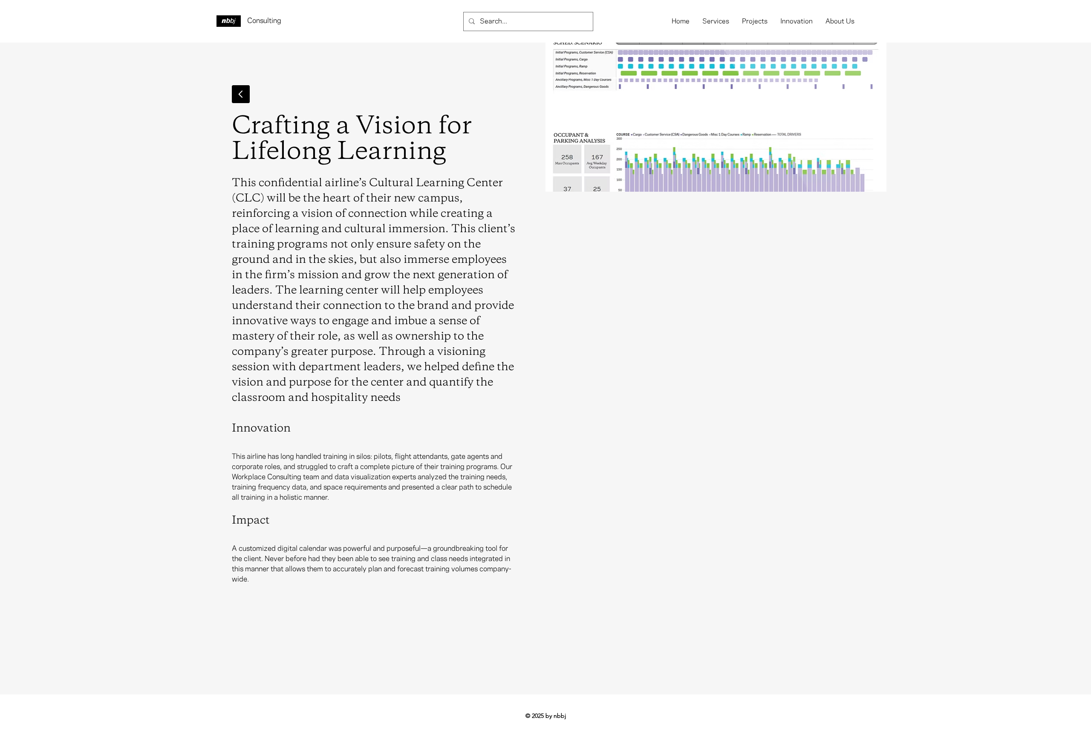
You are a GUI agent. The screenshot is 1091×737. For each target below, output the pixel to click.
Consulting (264, 20)
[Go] (241, 94)
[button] (716, 21)
